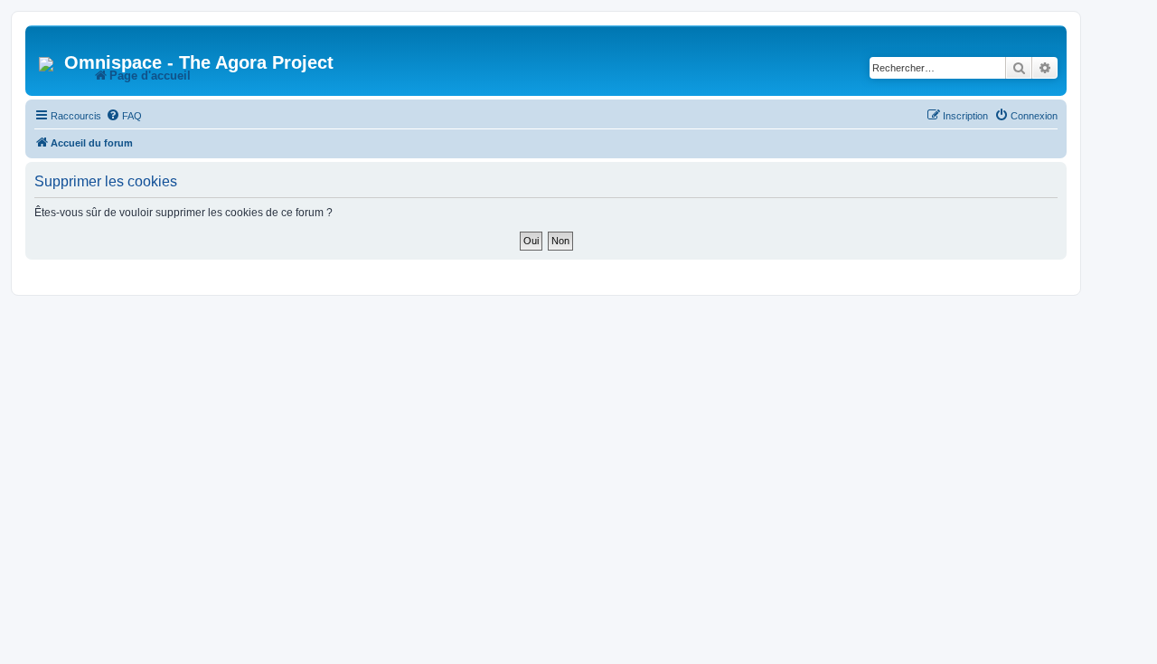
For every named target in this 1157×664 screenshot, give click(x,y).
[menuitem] (124, 116)
